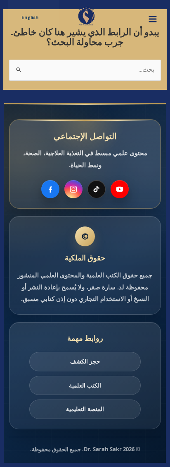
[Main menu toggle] (153, 19)
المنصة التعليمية (85, 409)
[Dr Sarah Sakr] (86, 15)
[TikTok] (96, 189)
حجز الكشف (85, 361)
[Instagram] (73, 189)
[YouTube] (120, 189)
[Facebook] (50, 189)
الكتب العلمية (85, 385)
